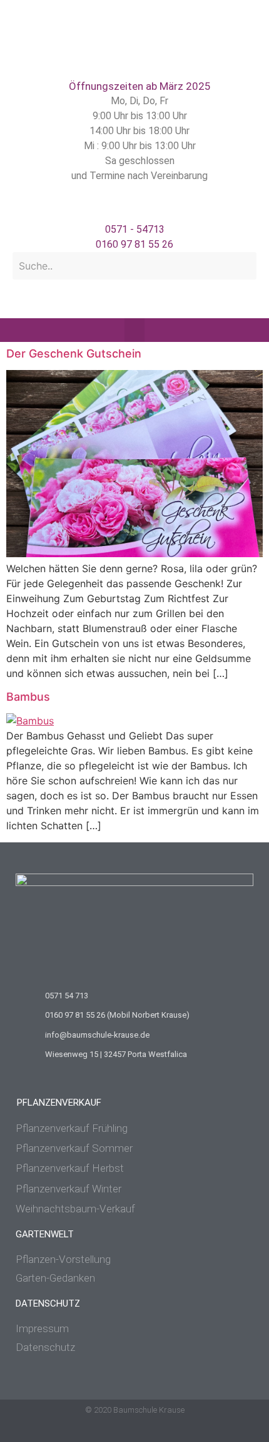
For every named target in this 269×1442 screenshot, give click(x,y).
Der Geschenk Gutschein (73, 353)
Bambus (28, 696)
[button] (134, 330)
